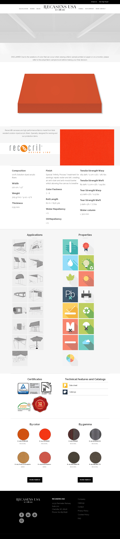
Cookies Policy (83, 515)
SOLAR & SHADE (23, 8)
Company (81, 499)
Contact (81, 507)
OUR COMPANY (89, 8)
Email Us (94, 2)
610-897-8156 (103, 2)
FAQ (79, 518)
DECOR (38, 8)
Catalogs (72, 392)
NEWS (97, 8)
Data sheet (73, 385)
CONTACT (103, 8)
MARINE (32, 8)
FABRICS (81, 8)
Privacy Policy (83, 511)
